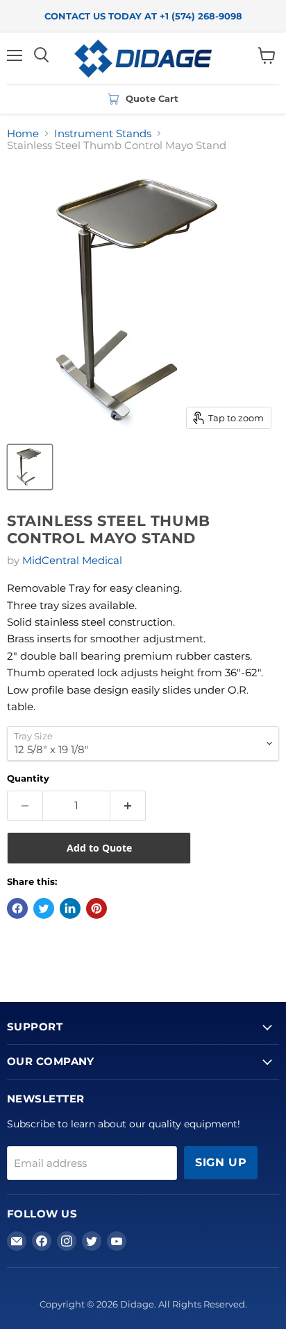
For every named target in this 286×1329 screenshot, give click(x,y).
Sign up (220, 1162)
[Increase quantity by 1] (128, 806)
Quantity (28, 778)
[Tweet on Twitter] (43, 908)
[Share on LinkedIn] (70, 908)
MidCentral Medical (72, 560)
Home (23, 133)
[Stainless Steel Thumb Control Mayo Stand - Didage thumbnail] (30, 467)
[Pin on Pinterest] (96, 908)
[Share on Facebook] (17, 908)
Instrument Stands (102, 133)
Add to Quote (99, 847)
